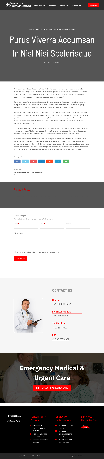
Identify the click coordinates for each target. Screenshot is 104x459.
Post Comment (20, 258)
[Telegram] (58, 161)
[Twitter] (25, 161)
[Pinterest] (33, 161)
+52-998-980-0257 (61, 303)
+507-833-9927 (59, 327)
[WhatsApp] (66, 161)
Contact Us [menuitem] (76, 5)
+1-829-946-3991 (60, 315)
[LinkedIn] (41, 161)
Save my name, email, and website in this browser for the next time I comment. (39, 252)
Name (16, 224)
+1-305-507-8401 (60, 339)
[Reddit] (49, 161)
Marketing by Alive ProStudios (75, 456)
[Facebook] (17, 161)
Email (42, 224)
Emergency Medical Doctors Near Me (40, 428)
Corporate (56, 62)
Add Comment (18, 233)
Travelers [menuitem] (25, 5)
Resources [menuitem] (64, 5)
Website (69, 224)
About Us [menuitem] (52, 5)
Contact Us (93, 5)
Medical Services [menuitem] (39, 5)
